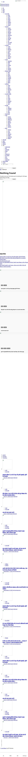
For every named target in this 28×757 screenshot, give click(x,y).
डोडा (9, 97)
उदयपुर (9, 48)
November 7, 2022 (8, 571)
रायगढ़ (9, 92)
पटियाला (9, 122)
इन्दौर (9, 15)
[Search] (0, 166)
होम (3, 8)
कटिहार (9, 138)
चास (8, 107)
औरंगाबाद (9, 134)
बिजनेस (4, 142)
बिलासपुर (9, 89)
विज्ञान (6, 151)
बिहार (6, 128)
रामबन (9, 98)
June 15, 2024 (7, 496)
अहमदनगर (10, 35)
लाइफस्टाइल (7, 147)
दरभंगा (9, 132)
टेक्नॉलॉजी (7, 150)
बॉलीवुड (6, 564)
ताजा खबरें (5, 306)
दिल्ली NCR (7, 114)
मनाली (9, 99)
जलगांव (9, 31)
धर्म (5, 152)
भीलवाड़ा (9, 57)
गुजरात (6, 59)
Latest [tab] (4, 455)
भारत (3, 9)
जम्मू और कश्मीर (8, 94)
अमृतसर (9, 117)
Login (4, 162)
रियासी (9, 102)
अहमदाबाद (10, 61)
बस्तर (9, 87)
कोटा (9, 52)
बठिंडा (9, 124)
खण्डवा (9, 19)
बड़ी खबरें (4, 140)
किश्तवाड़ (9, 101)
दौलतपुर (9, 77)
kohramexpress (17, 571)
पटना (9, 131)
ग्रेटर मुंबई (10, 42)
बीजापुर (9, 88)
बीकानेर (9, 54)
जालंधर (9, 121)
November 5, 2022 (8, 626)
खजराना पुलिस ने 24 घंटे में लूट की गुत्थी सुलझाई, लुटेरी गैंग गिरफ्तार (12, 256)
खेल (6, 148)
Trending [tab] (5, 458)
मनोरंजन (4, 144)
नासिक (9, 39)
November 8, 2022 (8, 590)
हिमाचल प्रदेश (8, 71)
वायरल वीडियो (5, 161)
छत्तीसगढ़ (7, 84)
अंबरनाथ (9, 32)
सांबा (9, 104)
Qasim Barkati (13, 477)
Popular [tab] (5, 456)
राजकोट (9, 65)
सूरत (9, 67)
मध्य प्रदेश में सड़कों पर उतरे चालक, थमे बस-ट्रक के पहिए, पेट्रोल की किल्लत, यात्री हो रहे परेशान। (14, 549)
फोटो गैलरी (7, 160)
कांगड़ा (9, 75)
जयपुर (9, 55)
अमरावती (9, 29)
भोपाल (9, 18)
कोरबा (9, 91)
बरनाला (9, 125)
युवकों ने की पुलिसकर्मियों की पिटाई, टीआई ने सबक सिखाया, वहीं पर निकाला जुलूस (13, 531)
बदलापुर (9, 44)
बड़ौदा (9, 62)
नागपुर (9, 36)
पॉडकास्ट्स (7, 154)
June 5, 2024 (7, 514)
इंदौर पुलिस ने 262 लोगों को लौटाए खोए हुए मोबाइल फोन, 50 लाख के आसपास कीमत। (15, 494)
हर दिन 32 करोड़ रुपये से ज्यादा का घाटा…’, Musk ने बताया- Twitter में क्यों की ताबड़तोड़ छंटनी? (15, 641)
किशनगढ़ (9, 49)
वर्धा (8, 41)
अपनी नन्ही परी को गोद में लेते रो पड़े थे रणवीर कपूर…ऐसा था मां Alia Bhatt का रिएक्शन (15, 569)
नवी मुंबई (9, 38)
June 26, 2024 (7, 477)
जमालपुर (9, 130)
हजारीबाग (9, 109)
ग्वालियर (9, 22)
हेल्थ (6, 157)
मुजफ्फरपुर (10, 137)
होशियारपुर (10, 119)
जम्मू (8, 95)
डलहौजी (9, 78)
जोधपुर (9, 58)
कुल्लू (9, 74)
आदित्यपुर (9, 108)
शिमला (9, 82)
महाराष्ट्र (7, 26)
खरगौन (9, 21)
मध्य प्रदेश (7, 14)
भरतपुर (9, 51)
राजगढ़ (9, 79)
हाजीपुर (9, 135)
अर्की (9, 72)
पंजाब (6, 115)
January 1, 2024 (7, 551)
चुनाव (4, 141)
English (6, 164)
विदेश (4, 11)
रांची (8, 111)
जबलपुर (9, 24)
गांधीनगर (9, 69)
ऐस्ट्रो (6, 158)
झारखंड (6, 105)
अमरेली (9, 34)
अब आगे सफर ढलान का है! (5, 261)
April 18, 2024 (7, 534)
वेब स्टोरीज (7, 155)
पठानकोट (9, 118)
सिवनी (9, 81)
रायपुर (9, 85)
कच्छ (9, 64)
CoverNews (3, 748)
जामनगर (9, 68)
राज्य (3, 1)
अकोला (9, 28)
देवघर (9, 112)
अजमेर (9, 46)
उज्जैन (9, 16)
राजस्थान (7, 45)
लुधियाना (9, 127)
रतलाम (9, 25)
